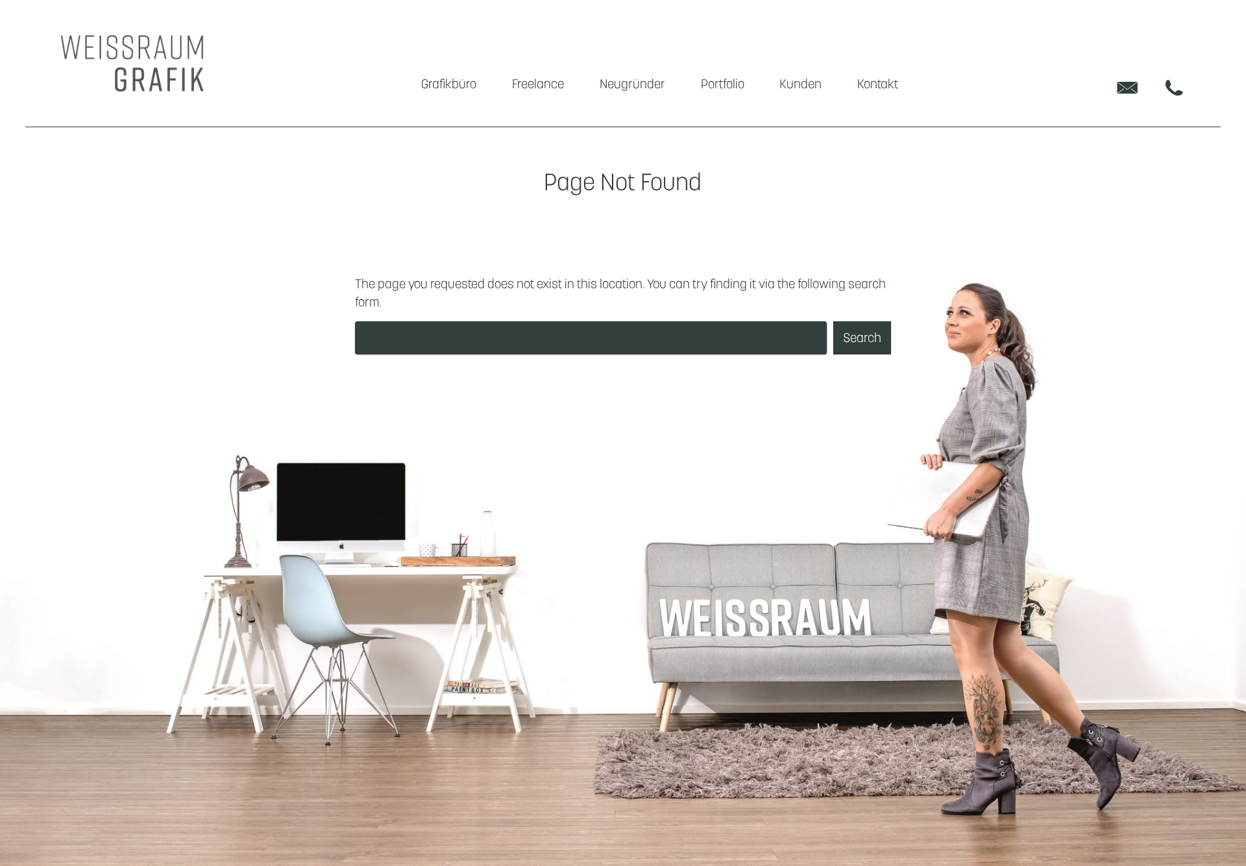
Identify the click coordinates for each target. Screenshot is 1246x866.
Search (862, 338)
